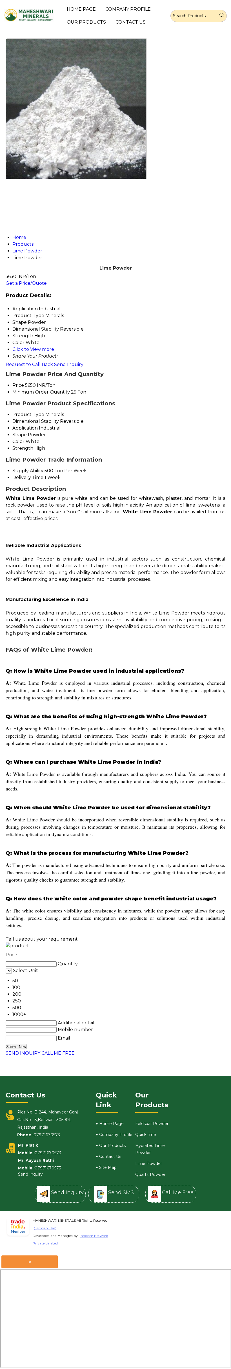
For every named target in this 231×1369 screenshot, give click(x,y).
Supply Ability (27, 470)
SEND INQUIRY (23, 1053)
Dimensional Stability (35, 421)
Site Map (108, 1167)
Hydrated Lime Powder (150, 1149)
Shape (19, 434)
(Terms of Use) (45, 1228)
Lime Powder (148, 1163)
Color (18, 441)
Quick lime (145, 1134)
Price (18, 385)
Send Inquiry (68, 364)
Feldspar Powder (151, 1123)
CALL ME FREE (58, 1053)
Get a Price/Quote (26, 283)
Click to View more (33, 349)
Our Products (86, 22)
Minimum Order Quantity (41, 392)
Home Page (81, 9)
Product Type (28, 414)
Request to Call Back (29, 364)
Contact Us (130, 22)
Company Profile (128, 9)
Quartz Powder (150, 1174)
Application (25, 428)
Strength (22, 448)
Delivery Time (27, 477)
